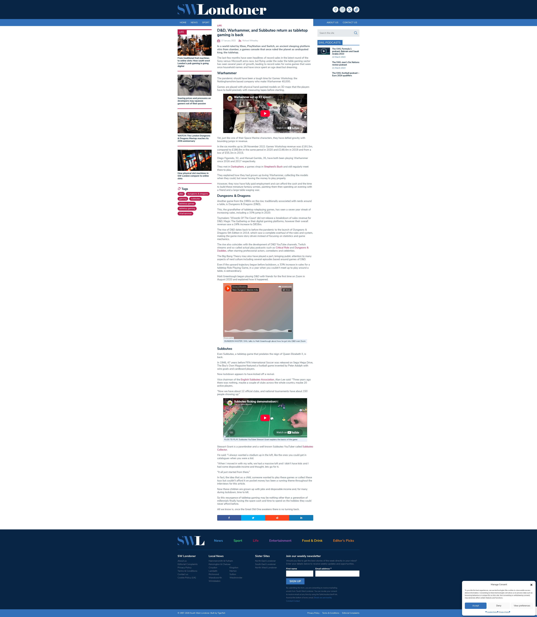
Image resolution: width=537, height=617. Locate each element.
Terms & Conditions (187, 571)
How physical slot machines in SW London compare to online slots (193, 176)
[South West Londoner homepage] (222, 9)
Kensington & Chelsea (219, 564)
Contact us (350, 22)
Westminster (235, 577)
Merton (233, 571)
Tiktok (356, 9)
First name (291, 569)
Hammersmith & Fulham (221, 560)
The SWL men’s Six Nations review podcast (345, 63)
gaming (183, 198)
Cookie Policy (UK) (187, 577)
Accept (475, 605)
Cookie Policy (492, 612)
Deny (498, 605)
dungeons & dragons (198, 193)
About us (332, 22)
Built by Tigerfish (217, 613)
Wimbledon (214, 581)
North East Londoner (265, 560)
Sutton (232, 574)
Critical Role (282, 247)
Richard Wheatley (250, 40)
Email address (323, 569)
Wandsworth (215, 577)
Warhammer (185, 213)
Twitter (349, 9)
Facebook (335, 9)
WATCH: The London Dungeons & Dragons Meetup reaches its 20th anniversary (194, 138)
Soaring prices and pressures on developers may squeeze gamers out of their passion (194, 101)
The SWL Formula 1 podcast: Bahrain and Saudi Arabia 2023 (345, 51)
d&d (181, 193)
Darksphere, (237, 166)
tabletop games (186, 203)
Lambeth (213, 571)
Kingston (233, 567)
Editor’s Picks (343, 540)
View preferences (522, 605)
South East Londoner (265, 564)
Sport (238, 540)
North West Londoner (266, 567)
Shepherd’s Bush (273, 166)
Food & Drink (312, 540)
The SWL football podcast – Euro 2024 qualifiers (345, 74)
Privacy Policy (504, 612)
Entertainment (280, 540)
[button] (531, 584)
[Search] (355, 33)
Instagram (342, 9)
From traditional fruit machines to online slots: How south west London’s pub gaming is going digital (194, 62)
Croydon (213, 567)
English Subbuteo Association (257, 379)
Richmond (214, 574)
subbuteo (195, 198)
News (218, 540)
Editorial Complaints (188, 564)
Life (219, 25)
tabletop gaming (187, 208)
